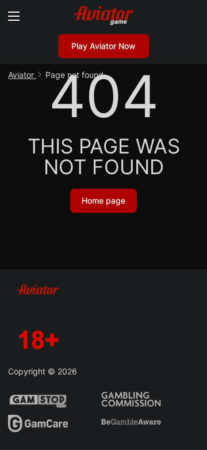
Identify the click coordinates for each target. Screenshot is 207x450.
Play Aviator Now (103, 46)
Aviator (22, 75)
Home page (103, 200)
